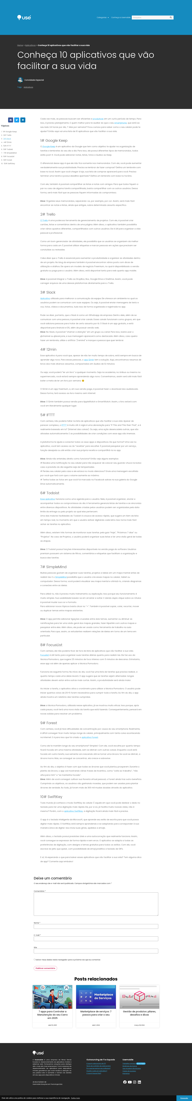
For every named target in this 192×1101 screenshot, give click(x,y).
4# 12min (8, 142)
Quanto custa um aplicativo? (96, 1071)
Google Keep (48, 146)
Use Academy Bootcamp (132, 1068)
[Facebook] (125, 1082)
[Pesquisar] (171, 18)
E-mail (37, 935)
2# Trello (7, 135)
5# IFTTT (7, 146)
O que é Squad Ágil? (93, 1073)
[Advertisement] (166, 134)
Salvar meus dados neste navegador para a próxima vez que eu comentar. (68, 960)
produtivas (98, 118)
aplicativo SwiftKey (73, 811)
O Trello (44, 220)
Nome (37, 923)
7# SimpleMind (10, 153)
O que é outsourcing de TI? (96, 1063)
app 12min (89, 359)
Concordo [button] (184, 1098)
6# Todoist (8, 149)
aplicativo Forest (90, 737)
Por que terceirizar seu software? (98, 1068)
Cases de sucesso (129, 1071)
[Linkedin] (139, 1082)
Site (35, 947)
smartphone (120, 122)
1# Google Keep (10, 131)
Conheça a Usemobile (121, 17)
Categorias (102, 17)
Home (20, 45)
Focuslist (44, 655)
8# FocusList (8, 156)
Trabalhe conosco (129, 1063)
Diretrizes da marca (130, 1066)
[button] (10, 119)
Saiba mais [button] (75, 1098)
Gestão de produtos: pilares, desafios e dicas (139, 1013)
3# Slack (7, 138)
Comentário (40, 891)
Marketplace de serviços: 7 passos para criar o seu (95, 1013)
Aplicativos (30, 45)
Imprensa (126, 1073)
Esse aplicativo (47, 499)
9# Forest (7, 160)
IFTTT (64, 425)
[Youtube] (129, 1082)
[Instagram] (134, 1082)
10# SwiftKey (9, 163)
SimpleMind (61, 577)
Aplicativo (45, 298)
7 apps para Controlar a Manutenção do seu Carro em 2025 (52, 1015)
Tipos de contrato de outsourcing (98, 1066)
